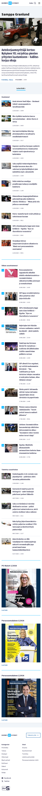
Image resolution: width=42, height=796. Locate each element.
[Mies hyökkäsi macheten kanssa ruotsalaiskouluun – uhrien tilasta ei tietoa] (6, 121)
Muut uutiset (6, 760)
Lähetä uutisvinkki (28, 757)
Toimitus (25, 754)
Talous (11, 80)
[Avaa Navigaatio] (39, 3)
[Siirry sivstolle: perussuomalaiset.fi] (11, 788)
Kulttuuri (5, 763)
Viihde (4, 773)
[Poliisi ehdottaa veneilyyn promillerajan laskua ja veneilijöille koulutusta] (6, 186)
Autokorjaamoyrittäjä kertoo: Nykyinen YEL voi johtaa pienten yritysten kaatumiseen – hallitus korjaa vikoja (20, 55)
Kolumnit (5, 769)
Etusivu (24, 748)
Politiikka (5, 80)
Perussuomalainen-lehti (30, 760)
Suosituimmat (27, 751)
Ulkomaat (5, 757)
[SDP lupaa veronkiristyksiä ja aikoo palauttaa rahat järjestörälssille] (11, 297)
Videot (4, 766)
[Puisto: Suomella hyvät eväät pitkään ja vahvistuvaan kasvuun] (6, 217)
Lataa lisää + (21, 88)
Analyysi (4, 754)
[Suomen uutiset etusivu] (10, 3)
